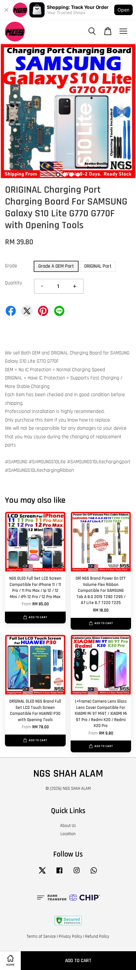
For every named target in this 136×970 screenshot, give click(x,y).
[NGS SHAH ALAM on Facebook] (59, 873)
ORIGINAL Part (98, 266)
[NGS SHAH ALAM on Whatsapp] (93, 873)
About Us (68, 825)
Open (123, 9)
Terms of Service (41, 936)
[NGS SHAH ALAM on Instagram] (76, 873)
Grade (11, 266)
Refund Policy (97, 936)
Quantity (13, 283)
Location (68, 834)
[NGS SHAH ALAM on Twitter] (42, 873)
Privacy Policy (70, 936)
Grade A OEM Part (56, 266)
